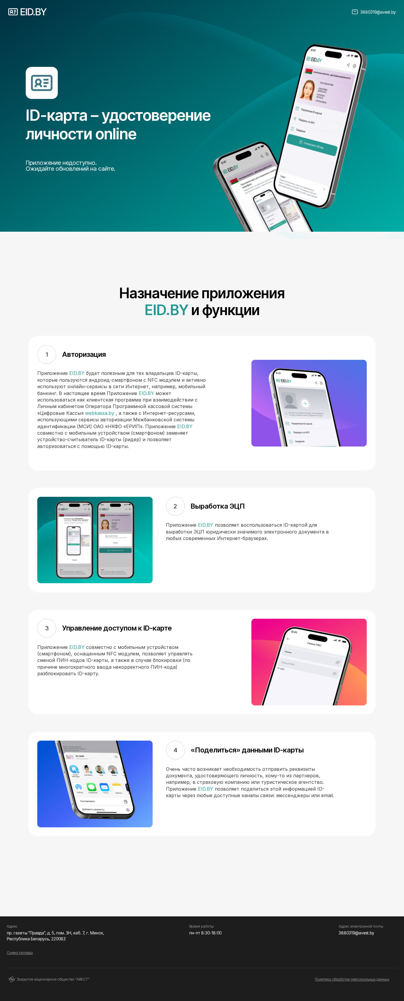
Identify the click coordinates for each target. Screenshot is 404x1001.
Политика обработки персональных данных (352, 979)
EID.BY (166, 310)
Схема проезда (20, 953)
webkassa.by (99, 413)
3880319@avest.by (378, 11)
